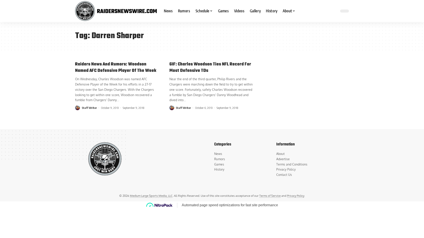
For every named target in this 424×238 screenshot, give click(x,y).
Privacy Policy (295, 195)
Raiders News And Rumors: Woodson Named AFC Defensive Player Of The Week (115, 67)
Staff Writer (89, 108)
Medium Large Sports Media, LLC (151, 195)
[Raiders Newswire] (116, 11)
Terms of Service (270, 195)
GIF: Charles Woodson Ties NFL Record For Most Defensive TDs (210, 67)
